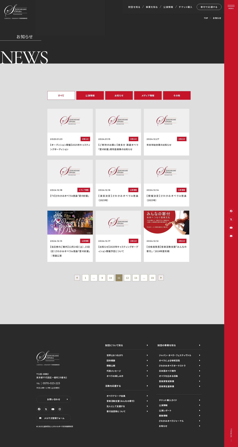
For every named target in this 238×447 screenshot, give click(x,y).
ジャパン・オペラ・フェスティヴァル (175, 355)
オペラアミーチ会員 (116, 395)
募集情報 (163, 415)
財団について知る (114, 345)
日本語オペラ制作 (167, 370)
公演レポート (165, 410)
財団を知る (134, 7)
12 (127, 277)
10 (110, 277)
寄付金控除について (116, 411)
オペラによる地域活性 (169, 360)
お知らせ (163, 425)
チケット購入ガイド (168, 400)
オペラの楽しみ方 (115, 375)
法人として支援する (116, 406)
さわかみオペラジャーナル (171, 420)
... (94, 277)
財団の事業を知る (167, 345)
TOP (206, 18)
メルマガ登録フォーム (54, 418)
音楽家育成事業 (166, 381)
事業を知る (152, 7)
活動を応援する (113, 385)
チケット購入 (186, 7)
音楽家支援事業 (166, 386)
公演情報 (168, 7)
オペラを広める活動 (168, 375)
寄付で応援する (209, 7)
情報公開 (111, 365)
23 (152, 277)
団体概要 (111, 360)
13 (135, 277)
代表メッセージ (114, 370)
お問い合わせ (53, 399)
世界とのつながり (115, 355)
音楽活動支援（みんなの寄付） (121, 400)
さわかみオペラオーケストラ (172, 365)
